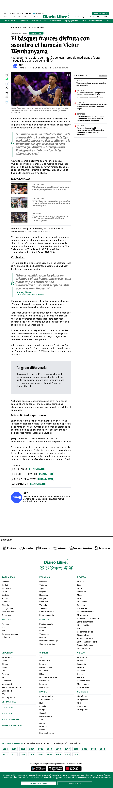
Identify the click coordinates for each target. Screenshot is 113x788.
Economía (41, 17)
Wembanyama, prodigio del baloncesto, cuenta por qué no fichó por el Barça (51, 188)
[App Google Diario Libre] (38, 768)
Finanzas (43, 582)
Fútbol (4, 661)
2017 (67, 749)
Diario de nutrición (85, 622)
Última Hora (8, 17)
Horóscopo (82, 706)
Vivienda (43, 605)
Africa (42, 723)
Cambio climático (47, 644)
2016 (75, 749)
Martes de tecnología (48, 641)
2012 (5, 754)
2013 (102, 749)
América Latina (46, 700)
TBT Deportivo (8, 697)
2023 (14, 749)
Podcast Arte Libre (85, 612)
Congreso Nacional (10, 634)
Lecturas (43, 684)
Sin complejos (83, 635)
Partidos (5, 624)
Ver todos (103, 76)
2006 (58, 754)
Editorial (42, 664)
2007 (49, 754)
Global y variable (46, 612)
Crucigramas (83, 710)
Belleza (80, 598)
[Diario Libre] (56, 15)
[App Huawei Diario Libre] (73, 768)
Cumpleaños (82, 700)
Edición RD (7, 713)
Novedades (82, 608)
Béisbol (5, 664)
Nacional (36, 213)
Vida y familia (83, 625)
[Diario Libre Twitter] (52, 567)
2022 (23, 749)
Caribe (42, 730)
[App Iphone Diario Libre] (55, 768)
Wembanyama (20, 484)
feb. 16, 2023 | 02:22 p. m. (39, 67)
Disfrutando (19, 469)
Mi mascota (82, 615)
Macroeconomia (46, 615)
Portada (15, 27)
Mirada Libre (44, 661)
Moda (79, 595)
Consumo (43, 602)
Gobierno (6, 637)
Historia (42, 637)
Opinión (92, 17)
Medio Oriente (45, 716)
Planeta (99, 17)
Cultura (80, 588)
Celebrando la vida (85, 632)
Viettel (83, 21)
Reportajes (6, 615)
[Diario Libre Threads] (66, 567)
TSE (3, 631)
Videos (107, 17)
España (42, 706)
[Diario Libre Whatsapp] (71, 567)
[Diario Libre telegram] (61, 567)
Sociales (81, 605)
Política (26, 17)
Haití (41, 703)
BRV (3, 694)
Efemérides (82, 696)
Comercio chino (55, 21)
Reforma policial (10, 21)
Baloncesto (38, 184)
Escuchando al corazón (87, 642)
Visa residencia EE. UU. (39, 21)
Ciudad (5, 585)
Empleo (42, 592)
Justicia (5, 595)
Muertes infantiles (95, 21)
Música (80, 582)
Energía (42, 598)
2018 (58, 749)
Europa (42, 710)
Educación (6, 588)
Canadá (42, 713)
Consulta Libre (83, 648)
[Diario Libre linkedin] (56, 567)
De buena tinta (45, 667)
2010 (23, 754)
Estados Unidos (46, 696)
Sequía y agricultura (71, 21)
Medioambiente (46, 624)
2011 (14, 754)
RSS (79, 703)
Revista (77, 17)
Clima (41, 631)
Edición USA (8, 707)
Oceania (43, 726)
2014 (93, 749)
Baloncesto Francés (24, 474)
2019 (49, 749)
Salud (4, 592)
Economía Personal (85, 645)
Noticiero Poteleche (48, 677)
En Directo (43, 671)
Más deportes (8, 684)
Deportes (85, 17)
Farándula (81, 592)
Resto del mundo (46, 733)
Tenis (4, 677)
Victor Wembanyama (24, 479)
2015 (84, 749)
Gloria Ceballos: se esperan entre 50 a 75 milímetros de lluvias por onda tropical (92, 107)
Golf (3, 671)
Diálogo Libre (7, 608)
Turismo (43, 585)
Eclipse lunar (23, 21)
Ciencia (42, 627)
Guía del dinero (83, 687)
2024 (5, 749)
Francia (22, 67)
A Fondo (5, 605)
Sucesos (6, 602)
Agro (41, 588)
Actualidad (18, 17)
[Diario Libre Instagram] (47, 568)
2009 (31, 754)
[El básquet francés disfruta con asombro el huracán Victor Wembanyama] (7, 79)
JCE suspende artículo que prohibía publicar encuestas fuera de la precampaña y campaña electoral (91, 95)
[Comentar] (7, 93)
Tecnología (44, 634)
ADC (41, 657)
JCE (3, 627)
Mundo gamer (83, 684)
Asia (41, 720)
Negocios (43, 595)
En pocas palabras (85, 638)
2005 (67, 754)
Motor (4, 667)
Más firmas (44, 687)
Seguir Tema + (36, 33)
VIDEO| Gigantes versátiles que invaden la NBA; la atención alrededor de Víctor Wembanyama (51, 204)
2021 (31, 749)
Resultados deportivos (12, 687)
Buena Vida (82, 602)
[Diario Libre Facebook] (42, 568)
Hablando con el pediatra (88, 618)
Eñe (78, 628)
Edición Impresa (11, 719)
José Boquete (8, 612)
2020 (40, 749)
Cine (79, 585)
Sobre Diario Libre (12, 725)
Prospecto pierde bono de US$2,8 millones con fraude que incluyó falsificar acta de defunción (90, 119)
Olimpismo (6, 681)
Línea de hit (7, 691)
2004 (75, 754)
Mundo (33, 17)
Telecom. (43, 608)
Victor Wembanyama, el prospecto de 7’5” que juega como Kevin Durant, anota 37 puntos (50, 218)
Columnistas (45, 681)
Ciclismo (5, 674)
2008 (40, 754)
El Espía (42, 674)
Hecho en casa (83, 681)
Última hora (9, 702)
